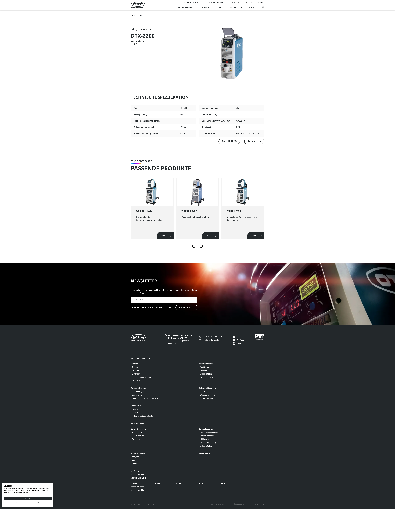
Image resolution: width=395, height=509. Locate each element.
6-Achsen (136, 370)
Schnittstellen (206, 374)
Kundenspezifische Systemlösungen (147, 398)
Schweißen (204, 7)
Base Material (205, 453)
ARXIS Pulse (137, 432)
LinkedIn (239, 337)
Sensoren (204, 370)
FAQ (223, 483)
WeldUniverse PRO (207, 395)
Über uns (134, 483)
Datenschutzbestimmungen (158, 307)
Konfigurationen (137, 471)
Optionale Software (208, 377)
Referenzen (136, 406)
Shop (250, 2)
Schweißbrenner (207, 436)
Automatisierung (185, 7)
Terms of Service (217, 504)
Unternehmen (236, 7)
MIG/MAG (136, 457)
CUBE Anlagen (138, 391)
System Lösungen (138, 388)
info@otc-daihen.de (217, 2)
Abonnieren (184, 307)
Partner (156, 483)
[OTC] (138, 5)
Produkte (219, 7)
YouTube (240, 340)
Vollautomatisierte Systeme (144, 416)
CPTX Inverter (138, 436)
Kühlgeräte (204, 439)
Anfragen (252, 141)
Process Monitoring (208, 442)
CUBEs (135, 413)
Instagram (235, 2)
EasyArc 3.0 (137, 395)
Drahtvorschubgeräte (209, 432)
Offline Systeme (206, 398)
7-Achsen (136, 374)
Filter (202, 457)
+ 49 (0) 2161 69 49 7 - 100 (194, 2)
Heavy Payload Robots (141, 377)
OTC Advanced (206, 391)
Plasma (135, 464)
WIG (134, 460)
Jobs (201, 483)
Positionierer (205, 367)
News (178, 483)
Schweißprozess (138, 453)
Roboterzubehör (206, 364)
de (261, 2)
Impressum (239, 504)
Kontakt (252, 7)
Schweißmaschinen (139, 429)
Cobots (135, 367)
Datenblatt (227, 141)
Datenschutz (258, 504)
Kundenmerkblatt (138, 474)
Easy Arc (135, 409)
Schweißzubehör (206, 429)
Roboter (134, 364)
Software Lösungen (207, 388)
